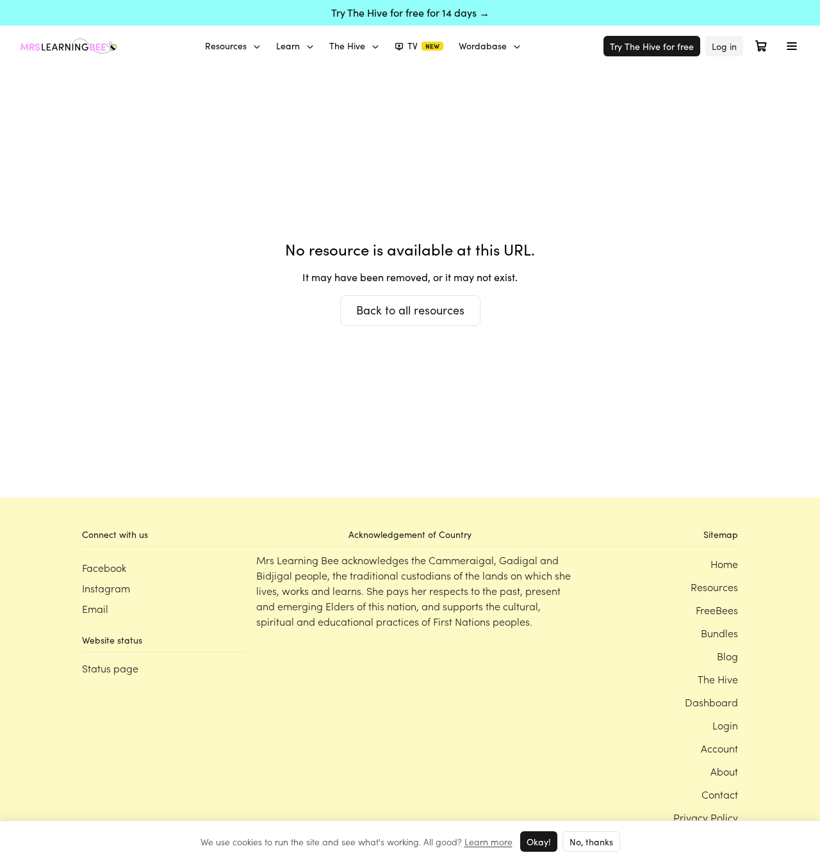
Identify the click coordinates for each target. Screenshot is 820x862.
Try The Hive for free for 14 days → (410, 12)
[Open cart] (761, 46)
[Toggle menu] (792, 46)
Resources (226, 46)
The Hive (347, 46)
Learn (288, 46)
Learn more (488, 841)
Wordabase (483, 46)
